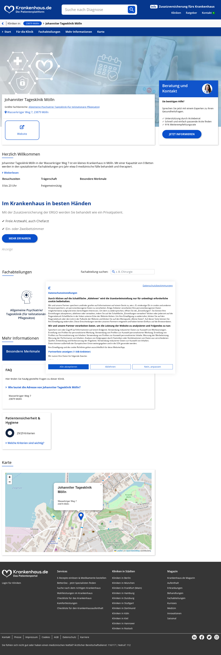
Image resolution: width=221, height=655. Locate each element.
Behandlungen (175, 593)
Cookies (46, 637)
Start (8, 32)
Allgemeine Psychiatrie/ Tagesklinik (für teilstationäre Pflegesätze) (64, 106)
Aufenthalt (173, 582)
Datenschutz (69, 637)
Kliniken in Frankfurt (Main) (127, 587)
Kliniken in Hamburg (123, 593)
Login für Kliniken (11, 582)
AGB (56, 637)
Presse (17, 637)
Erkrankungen (174, 587)
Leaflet (119, 550)
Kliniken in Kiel (120, 618)
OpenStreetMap (133, 550)
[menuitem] (176, 13)
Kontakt (208, 13)
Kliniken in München (123, 582)
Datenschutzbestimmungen (158, 285)
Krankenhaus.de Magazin (181, 577)
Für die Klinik (24, 32)
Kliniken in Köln (120, 613)
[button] (81, 516)
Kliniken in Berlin (121, 577)
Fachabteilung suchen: (94, 272)
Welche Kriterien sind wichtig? (26, 443)
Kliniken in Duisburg (123, 598)
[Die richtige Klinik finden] (3, 23)
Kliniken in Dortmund (123, 608)
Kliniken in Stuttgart (123, 603)
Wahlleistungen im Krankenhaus (75, 593)
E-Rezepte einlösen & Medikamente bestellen (81, 577)
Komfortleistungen (67, 603)
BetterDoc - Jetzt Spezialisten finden (76, 582)
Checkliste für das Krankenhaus (74, 598)
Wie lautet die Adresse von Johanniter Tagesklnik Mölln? (44, 387)
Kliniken (176, 13)
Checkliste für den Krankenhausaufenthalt (80, 608)
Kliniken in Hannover (123, 623)
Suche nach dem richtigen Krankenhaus (79, 587)
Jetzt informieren (182, 134)
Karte (100, 32)
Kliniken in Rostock (122, 628)
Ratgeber (191, 13)
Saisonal (171, 618)
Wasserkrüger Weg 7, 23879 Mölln (28, 112)
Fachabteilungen (49, 32)
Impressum (31, 637)
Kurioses (172, 603)
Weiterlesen (11, 172)
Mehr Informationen (79, 32)
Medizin (171, 608)
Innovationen (174, 613)
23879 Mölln (32, 23)
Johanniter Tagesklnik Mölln (63, 23)
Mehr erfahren (20, 238)
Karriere (84, 637)
